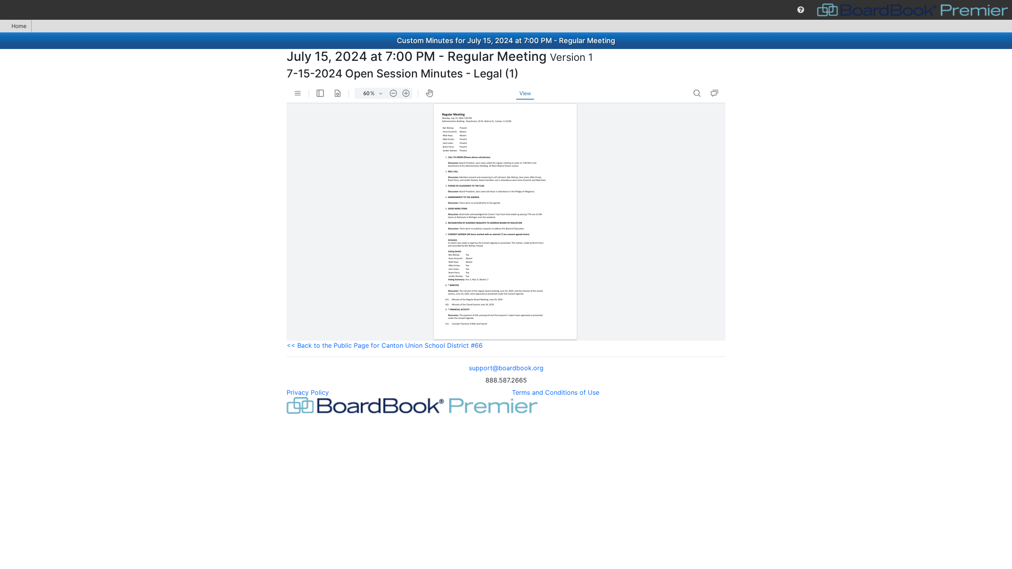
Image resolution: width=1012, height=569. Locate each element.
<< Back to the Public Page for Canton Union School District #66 (385, 345)
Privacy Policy (308, 392)
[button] (800, 10)
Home (18, 26)
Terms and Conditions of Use (555, 392)
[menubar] (506, 10)
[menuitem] (800, 10)
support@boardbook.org (506, 368)
